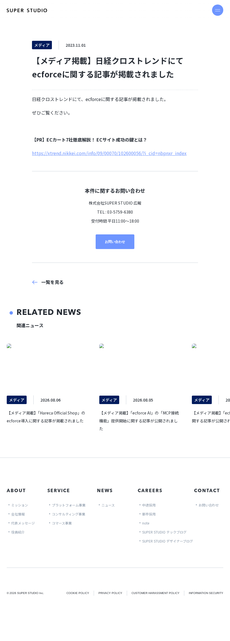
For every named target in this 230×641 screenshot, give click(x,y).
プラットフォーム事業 (69, 505)
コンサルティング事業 (68, 514)
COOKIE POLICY (77, 593)
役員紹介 (18, 532)
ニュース (108, 505)
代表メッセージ (23, 523)
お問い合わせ (115, 242)
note (145, 523)
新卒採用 (149, 514)
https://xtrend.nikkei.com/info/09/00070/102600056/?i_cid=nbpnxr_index (109, 153)
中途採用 (149, 505)
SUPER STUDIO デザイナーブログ (167, 541)
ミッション (19, 505)
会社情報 (18, 514)
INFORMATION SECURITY (206, 593)
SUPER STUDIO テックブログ (164, 532)
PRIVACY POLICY (110, 593)
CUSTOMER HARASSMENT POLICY (156, 593)
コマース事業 (62, 523)
